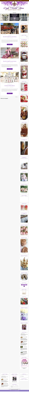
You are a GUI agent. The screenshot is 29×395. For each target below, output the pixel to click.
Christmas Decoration (9, 84)
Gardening (24, 15)
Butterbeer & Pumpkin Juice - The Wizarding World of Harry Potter (25, 352)
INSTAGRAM (9, 0)
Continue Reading (10, 44)
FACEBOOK (18, 0)
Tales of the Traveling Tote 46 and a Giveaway (9, 61)
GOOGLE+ (12, 0)
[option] (5, 17)
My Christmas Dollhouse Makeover (10, 85)
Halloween (14, 16)
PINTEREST (15, 0)
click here (2, 377)
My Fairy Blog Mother (24, 367)
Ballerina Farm (9, 35)
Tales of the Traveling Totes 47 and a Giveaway (9, 36)
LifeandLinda (24, 368)
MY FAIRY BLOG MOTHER (16, 390)
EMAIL (21, 0)
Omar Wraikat (16, 389)
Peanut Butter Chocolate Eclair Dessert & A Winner (25, 342)
